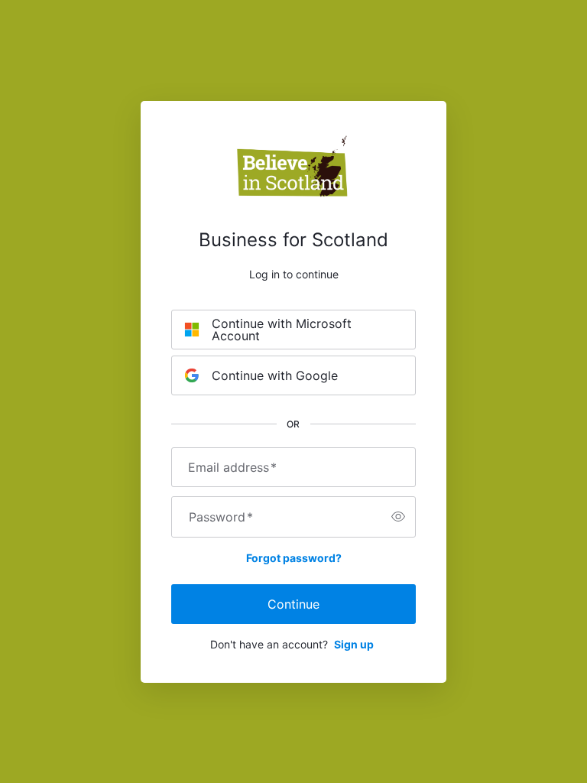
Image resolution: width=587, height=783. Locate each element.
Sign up (354, 644)
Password (221, 517)
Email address (232, 467)
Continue (293, 604)
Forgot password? (294, 557)
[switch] (398, 517)
